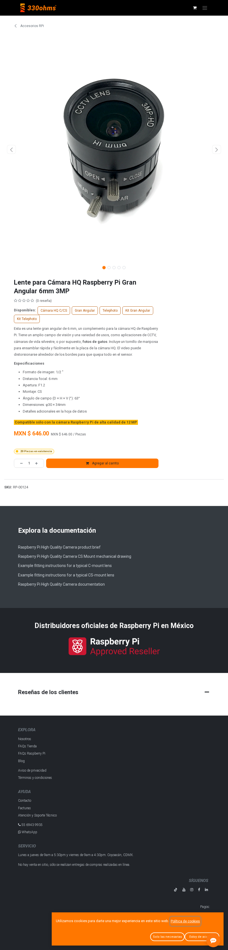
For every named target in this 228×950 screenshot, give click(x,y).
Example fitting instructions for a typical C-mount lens (65, 565)
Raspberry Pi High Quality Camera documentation (61, 584)
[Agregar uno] (38, 463)
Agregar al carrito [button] (105, 463)
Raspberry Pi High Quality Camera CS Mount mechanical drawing (74, 556)
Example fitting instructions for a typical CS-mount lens (66, 575)
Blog (21, 761)
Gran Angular (85, 310)
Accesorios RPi (31, 26)
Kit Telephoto (27, 319)
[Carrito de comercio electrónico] (195, 8)
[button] (11, 149)
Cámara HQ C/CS (54, 310)
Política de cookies (185, 921)
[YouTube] (184, 890)
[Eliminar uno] (19, 463)
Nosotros (24, 739)
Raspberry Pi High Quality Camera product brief (59, 547)
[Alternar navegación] (205, 8)
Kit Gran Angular (137, 310)
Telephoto (110, 310)
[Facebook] (199, 890)
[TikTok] (176, 890)
